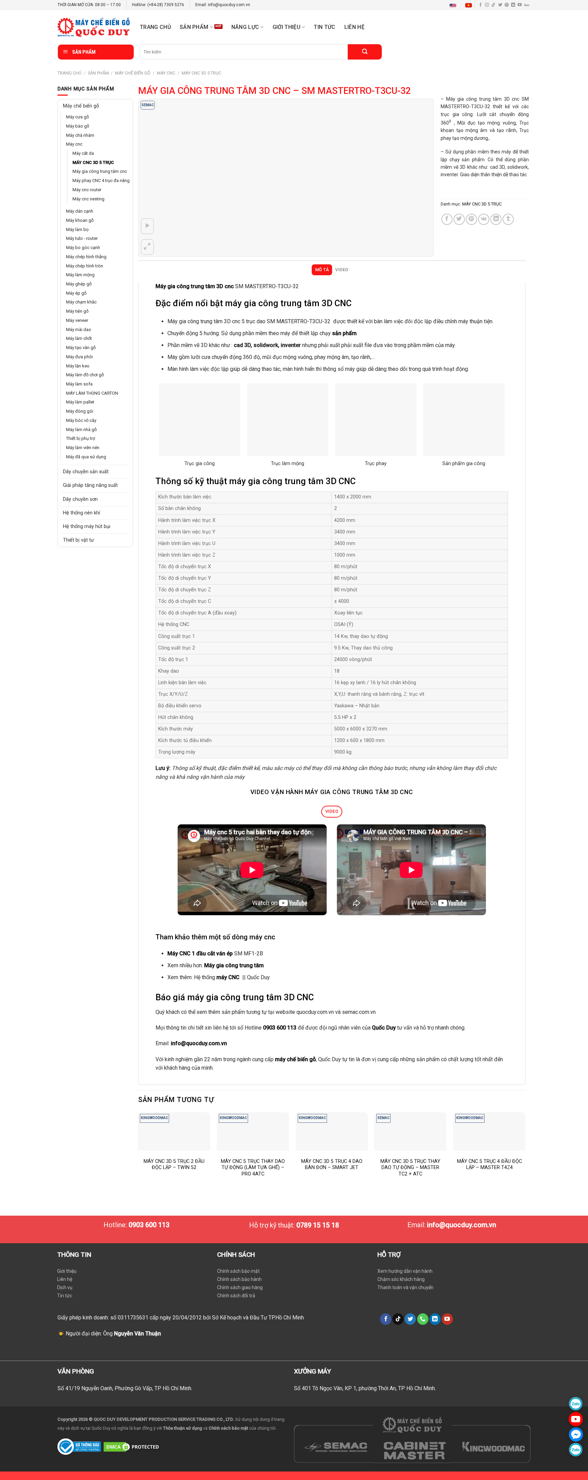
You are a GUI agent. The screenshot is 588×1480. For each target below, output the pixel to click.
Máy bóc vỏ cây (82, 455)
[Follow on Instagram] (487, 5)
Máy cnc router (88, 210)
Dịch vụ (64, 1287)
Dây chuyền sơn (80, 536)
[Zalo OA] (576, 1449)
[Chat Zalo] (576, 1403)
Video (341, 269)
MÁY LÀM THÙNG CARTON (94, 426)
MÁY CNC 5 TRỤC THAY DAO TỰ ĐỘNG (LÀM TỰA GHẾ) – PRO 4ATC (253, 1167)
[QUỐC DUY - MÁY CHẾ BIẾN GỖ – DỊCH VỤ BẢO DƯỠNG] (94, 27)
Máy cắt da (84, 156)
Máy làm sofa (80, 416)
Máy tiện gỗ (78, 339)
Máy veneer (78, 348)
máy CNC (228, 977)
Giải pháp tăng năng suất (90, 522)
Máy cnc (166, 73)
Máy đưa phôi (80, 387)
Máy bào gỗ (78, 127)
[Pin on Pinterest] (471, 219)
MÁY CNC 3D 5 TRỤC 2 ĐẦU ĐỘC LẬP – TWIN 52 (174, 1164)
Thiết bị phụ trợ (82, 474)
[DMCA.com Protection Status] (132, 1446)
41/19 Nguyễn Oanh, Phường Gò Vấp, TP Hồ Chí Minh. (128, 1388)
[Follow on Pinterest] (507, 5)
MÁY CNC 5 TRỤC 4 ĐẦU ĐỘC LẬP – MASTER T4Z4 (489, 1164)
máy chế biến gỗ (295, 1059)
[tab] (322, 269)
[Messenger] (576, 1434)
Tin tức (324, 27)
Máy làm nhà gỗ (83, 464)
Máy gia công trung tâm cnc (97, 178)
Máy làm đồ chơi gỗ (86, 406)
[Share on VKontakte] (483, 219)
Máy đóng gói (80, 445)
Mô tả (322, 269)
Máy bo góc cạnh (84, 271)
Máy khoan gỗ (81, 242)
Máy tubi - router (83, 261)
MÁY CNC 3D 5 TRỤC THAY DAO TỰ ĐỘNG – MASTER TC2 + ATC (410, 1167)
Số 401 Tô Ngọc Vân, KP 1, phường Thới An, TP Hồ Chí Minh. (365, 1388)
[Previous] (138, 1151)
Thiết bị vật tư (78, 577)
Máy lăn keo (79, 396)
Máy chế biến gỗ (132, 73)
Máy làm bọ (78, 252)
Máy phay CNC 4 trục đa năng (97, 196)
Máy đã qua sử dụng (87, 493)
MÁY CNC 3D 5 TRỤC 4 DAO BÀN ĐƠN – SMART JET (331, 1164)
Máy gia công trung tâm (234, 965)
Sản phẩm (194, 27)
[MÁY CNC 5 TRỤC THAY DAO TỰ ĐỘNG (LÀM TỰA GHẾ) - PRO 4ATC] (253, 1131)
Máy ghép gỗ (80, 310)
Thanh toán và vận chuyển (405, 1287)
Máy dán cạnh (81, 232)
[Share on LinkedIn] (496, 219)
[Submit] (365, 52)
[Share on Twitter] (459, 219)
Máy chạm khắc (83, 329)
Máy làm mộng (82, 300)
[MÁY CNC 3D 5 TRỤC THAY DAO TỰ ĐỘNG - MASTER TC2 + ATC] (410, 1131)
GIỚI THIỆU (286, 27)
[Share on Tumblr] (508, 219)
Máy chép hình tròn (86, 290)
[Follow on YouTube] (520, 5)
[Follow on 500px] (526, 5)
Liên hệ (354, 27)
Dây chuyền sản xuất (86, 509)
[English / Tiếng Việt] (462, 5)
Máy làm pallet (81, 435)
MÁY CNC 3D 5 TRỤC (201, 73)
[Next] (525, 1151)
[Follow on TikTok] (493, 5)
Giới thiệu (67, 1271)
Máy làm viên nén (84, 484)
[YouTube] (576, 1419)
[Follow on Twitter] (500, 5)
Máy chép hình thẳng (88, 281)
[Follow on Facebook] (480, 5)
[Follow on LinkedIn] (513, 5)
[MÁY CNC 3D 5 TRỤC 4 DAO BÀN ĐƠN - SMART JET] (332, 1131)
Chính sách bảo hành (239, 1279)
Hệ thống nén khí (81, 550)
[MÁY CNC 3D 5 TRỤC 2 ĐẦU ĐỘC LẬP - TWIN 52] (174, 1131)
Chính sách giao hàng (240, 1287)
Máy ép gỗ (77, 319)
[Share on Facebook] (447, 219)
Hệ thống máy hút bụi (86, 563)
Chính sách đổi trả (236, 1295)
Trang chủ (155, 27)
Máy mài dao (80, 358)
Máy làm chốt (80, 368)
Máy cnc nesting (89, 219)
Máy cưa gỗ (78, 117)
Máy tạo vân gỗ (82, 377)
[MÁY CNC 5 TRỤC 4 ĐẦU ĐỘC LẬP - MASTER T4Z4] (489, 1131)
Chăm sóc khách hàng (401, 1279)
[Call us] (422, 1319)
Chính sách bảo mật (238, 1271)
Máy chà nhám (82, 136)
